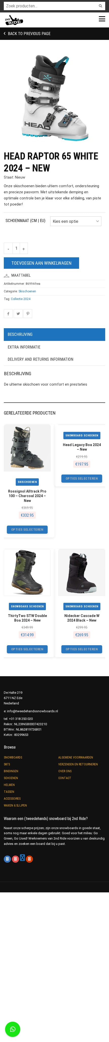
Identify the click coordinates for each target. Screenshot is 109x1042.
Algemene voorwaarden (75, 757)
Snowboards (13, 757)
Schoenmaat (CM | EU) (25, 220)
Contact (64, 778)
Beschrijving (20, 334)
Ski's (7, 764)
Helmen (9, 785)
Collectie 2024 (20, 299)
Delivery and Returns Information (40, 359)
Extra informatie (24, 347)
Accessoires (12, 798)
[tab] (54, 334)
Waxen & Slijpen (15, 805)
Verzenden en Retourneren (78, 764)
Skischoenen (27, 291)
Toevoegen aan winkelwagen (41, 263)
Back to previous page (28, 33)
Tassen (9, 792)
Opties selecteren (27, 529)
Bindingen (11, 771)
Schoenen (11, 778)
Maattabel (21, 275)
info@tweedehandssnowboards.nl (32, 711)
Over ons (64, 771)
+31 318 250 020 (21, 719)
